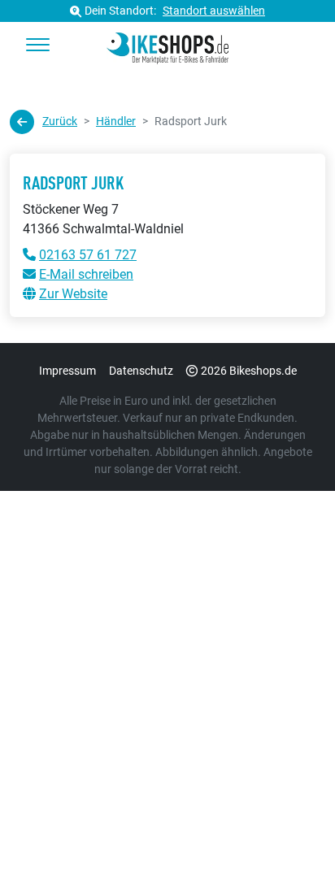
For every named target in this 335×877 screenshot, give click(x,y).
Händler (116, 121)
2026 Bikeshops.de (249, 370)
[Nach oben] (291, 832)
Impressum (67, 370)
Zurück (59, 121)
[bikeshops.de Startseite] (167, 45)
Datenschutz (141, 370)
